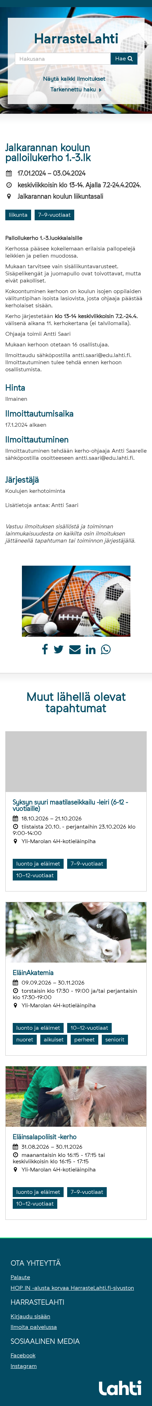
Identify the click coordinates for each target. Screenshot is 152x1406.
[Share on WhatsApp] (105, 651)
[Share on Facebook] (45, 651)
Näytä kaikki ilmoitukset (74, 78)
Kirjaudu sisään (30, 1316)
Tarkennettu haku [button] (74, 89)
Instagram (24, 1366)
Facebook (23, 1355)
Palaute (20, 1277)
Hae (121, 58)
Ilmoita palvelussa (34, 1327)
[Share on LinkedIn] (90, 651)
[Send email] (75, 651)
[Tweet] (58, 651)
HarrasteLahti (76, 39)
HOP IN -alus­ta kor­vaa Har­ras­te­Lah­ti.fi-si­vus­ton (72, 1287)
